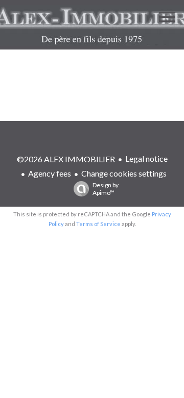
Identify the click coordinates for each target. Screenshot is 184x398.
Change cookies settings (124, 173)
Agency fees (49, 173)
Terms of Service (98, 223)
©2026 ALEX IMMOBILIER (66, 159)
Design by (106, 188)
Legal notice (146, 158)
